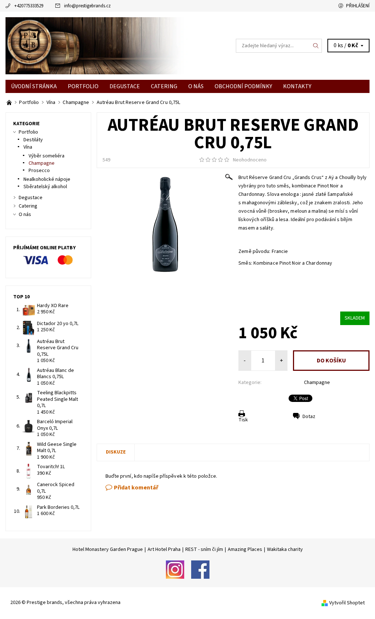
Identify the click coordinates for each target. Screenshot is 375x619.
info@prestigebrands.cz (87, 6)
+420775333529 (28, 6)
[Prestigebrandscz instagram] (175, 569)
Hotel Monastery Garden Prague (108, 549)
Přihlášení (358, 6)
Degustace (124, 86)
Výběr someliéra (46, 156)
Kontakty (297, 86)
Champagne (317, 382)
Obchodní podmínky (243, 86)
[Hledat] (316, 46)
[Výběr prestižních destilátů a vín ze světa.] (10, 102)
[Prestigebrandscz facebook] (200, 569)
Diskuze (116, 452)
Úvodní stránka (34, 86)
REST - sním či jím (204, 549)
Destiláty (33, 139)
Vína (27, 147)
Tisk (243, 420)
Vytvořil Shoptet (347, 603)
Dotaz (308, 416)
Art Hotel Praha (164, 549)
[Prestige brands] (96, 45)
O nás (196, 86)
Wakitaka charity (285, 549)
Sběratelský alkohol (45, 186)
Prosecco (39, 170)
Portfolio (83, 86)
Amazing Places (245, 549)
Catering (164, 86)
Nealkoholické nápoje (46, 179)
